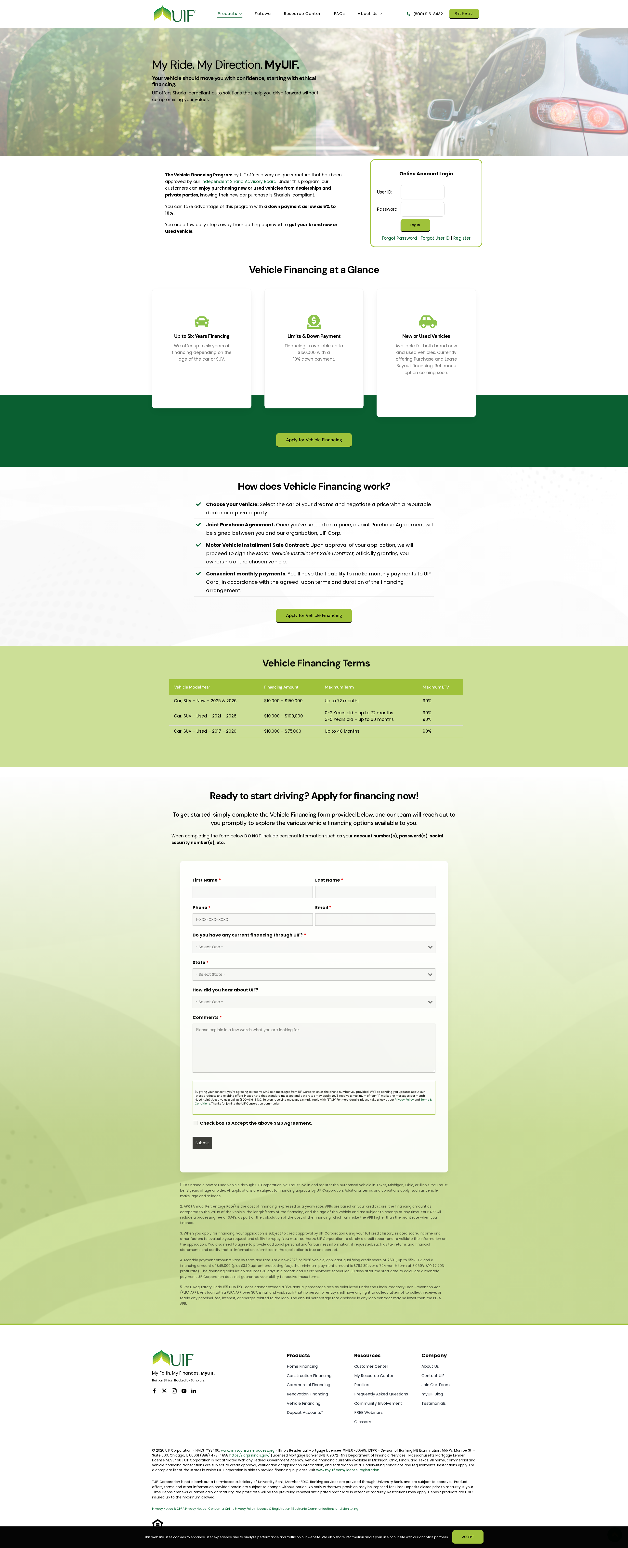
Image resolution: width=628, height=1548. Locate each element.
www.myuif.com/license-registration (347, 1470)
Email (323, 907)
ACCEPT (468, 1537)
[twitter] (164, 1391)
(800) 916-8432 (428, 13)
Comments (207, 1017)
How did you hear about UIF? (225, 990)
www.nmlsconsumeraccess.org (248, 1450)
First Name (207, 880)
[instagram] (174, 1391)
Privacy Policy (404, 1100)
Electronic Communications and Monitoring (325, 1509)
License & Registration (273, 1509)
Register (462, 238)
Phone (202, 907)
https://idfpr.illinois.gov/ (249, 1455)
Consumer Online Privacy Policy (231, 1509)
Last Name (329, 880)
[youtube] (184, 1391)
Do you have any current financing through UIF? (249, 935)
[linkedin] (193, 1391)
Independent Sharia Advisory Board (238, 181)
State (201, 962)
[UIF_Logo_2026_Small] (174, 6)
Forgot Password (399, 238)
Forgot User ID (435, 238)
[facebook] (154, 1391)
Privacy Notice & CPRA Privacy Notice (179, 1509)
